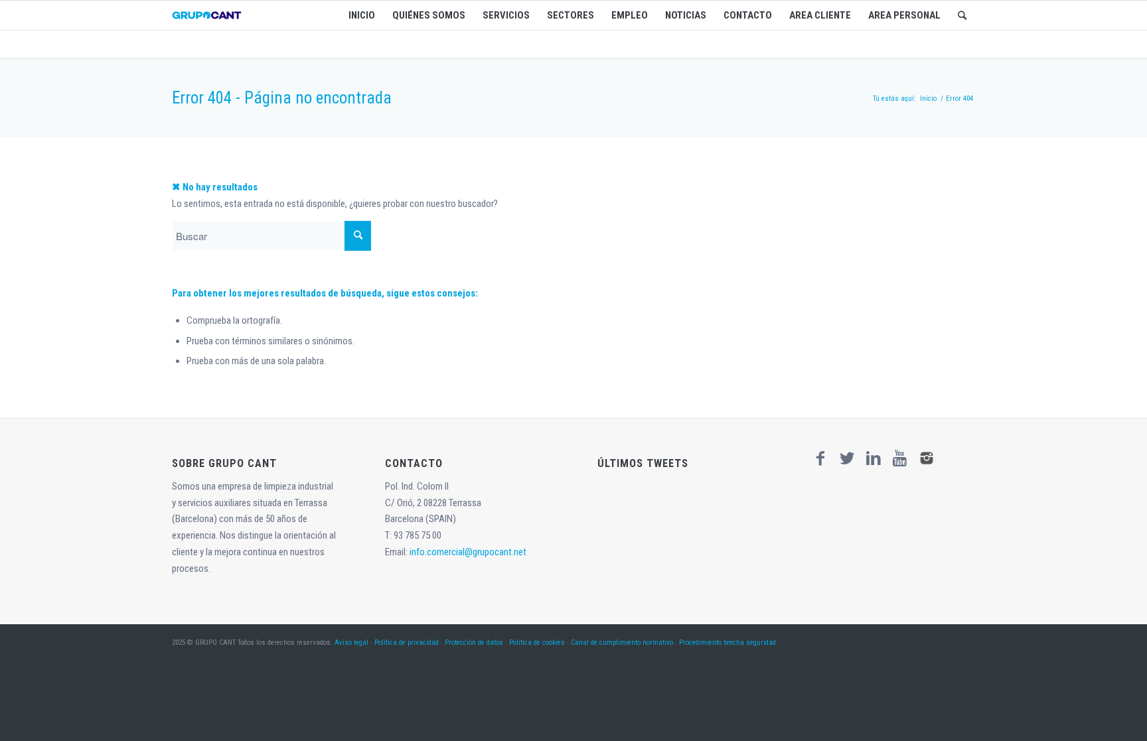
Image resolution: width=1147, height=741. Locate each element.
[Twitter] (847, 458)
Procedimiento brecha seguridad (727, 642)
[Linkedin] (873, 458)
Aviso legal (351, 642)
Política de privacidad (406, 642)
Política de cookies (537, 642)
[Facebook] (820, 458)
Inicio (928, 98)
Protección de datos (474, 642)
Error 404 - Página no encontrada (282, 97)
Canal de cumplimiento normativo (622, 642)
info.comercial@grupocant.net (468, 552)
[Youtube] (900, 458)
